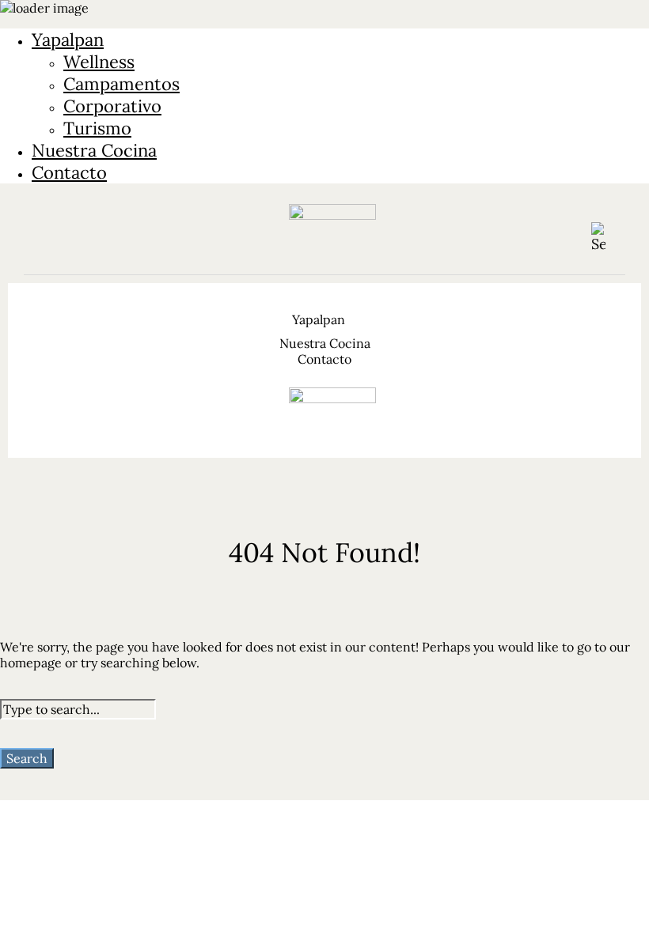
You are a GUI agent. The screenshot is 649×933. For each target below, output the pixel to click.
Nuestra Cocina (94, 150)
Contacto (69, 172)
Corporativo (112, 106)
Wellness (99, 62)
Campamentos (121, 84)
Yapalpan (68, 39)
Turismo (97, 128)
